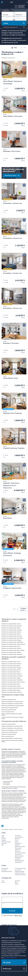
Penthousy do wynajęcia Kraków (9, 709)
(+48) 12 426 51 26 (21, 6)
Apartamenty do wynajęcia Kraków (10, 707)
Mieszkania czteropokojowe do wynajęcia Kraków (13, 705)
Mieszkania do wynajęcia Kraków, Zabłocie (11, 652)
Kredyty (17, 841)
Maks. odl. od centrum (6, 17)
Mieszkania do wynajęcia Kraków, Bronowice (12, 625)
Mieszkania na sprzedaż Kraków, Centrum (11, 661)
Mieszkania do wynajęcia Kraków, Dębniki (11, 627)
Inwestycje (4, 843)
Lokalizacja (17, 17)
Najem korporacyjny (6, 841)
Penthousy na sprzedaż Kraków (9, 734)
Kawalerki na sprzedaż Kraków (9, 724)
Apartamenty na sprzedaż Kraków (9, 732)
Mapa (24, 47)
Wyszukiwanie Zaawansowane (10, 27)
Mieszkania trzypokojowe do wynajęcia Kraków (12, 703)
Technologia (4, 869)
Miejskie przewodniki (19, 871)
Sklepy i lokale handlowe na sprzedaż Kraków (12, 738)
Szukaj (6, 23)
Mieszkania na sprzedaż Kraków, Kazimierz (11, 669)
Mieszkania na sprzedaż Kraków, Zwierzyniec (12, 692)
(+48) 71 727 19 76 (21, 7)
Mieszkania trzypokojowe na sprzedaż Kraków (12, 728)
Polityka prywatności (19, 873)
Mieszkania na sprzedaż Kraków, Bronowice (11, 663)
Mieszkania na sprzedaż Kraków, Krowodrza (12, 673)
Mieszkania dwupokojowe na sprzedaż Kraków (12, 726)
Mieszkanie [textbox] (18, 14)
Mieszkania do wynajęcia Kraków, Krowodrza (12, 636)
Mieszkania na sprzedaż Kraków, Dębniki (11, 665)
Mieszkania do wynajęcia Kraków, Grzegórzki (12, 629)
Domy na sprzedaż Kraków (8, 736)
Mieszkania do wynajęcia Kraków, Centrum (11, 623)
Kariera (3, 882)
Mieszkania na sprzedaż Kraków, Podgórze (11, 677)
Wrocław (20, 829)
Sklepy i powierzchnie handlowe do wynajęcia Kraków (12, 714)
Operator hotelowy (19, 855)
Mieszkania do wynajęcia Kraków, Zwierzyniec (12, 654)
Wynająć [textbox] (5, 14)
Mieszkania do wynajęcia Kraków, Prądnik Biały (12, 642)
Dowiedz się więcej (10, 175)
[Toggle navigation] (11, 2)
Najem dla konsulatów (20, 846)
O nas (3, 880)
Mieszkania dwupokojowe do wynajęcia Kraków (12, 701)
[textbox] (5, 19)
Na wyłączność (5, 868)
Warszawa (11, 829)
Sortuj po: (8, 57)
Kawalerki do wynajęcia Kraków (9, 699)
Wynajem (4, 840)
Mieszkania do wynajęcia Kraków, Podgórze (11, 640)
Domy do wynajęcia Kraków (8, 711)
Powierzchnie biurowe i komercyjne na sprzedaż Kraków (12, 741)
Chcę (3, 12)
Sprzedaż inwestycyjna (20, 852)
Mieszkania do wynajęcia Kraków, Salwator (11, 648)
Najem (3, 837)
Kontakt (17, 883)
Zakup (3, 835)
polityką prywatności (10, 957)
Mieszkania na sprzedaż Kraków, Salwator (11, 686)
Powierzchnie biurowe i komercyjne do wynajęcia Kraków (12, 718)
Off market (17, 851)
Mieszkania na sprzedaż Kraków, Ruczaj (11, 684)
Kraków (16, 829)
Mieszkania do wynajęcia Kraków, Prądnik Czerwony (13, 644)
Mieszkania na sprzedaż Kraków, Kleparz (11, 671)
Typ (15, 12)
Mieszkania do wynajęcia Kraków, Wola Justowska (13, 650)
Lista (15, 47)
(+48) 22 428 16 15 (22, 5)
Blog (16, 882)
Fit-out (16, 840)
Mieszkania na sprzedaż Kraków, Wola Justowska (13, 688)
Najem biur (17, 838)
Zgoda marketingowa (13, 915)
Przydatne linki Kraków (7, 871)
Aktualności (17, 880)
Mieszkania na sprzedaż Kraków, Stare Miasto (12, 675)
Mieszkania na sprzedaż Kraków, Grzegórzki (11, 667)
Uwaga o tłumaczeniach (20, 874)
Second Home (18, 854)
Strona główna (5, 829)
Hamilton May (5, 10)
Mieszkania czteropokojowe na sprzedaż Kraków (12, 730)
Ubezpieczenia (18, 843)
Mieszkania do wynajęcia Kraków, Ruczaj (11, 646)
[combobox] (8, 14)
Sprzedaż (4, 838)
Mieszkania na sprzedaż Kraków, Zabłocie (11, 690)
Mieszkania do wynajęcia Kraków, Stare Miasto (12, 638)
